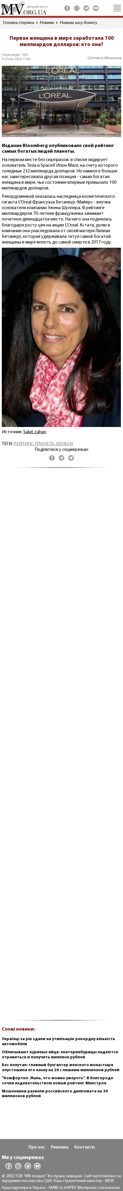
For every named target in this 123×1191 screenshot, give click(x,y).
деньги (64, 444)
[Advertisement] (61, 747)
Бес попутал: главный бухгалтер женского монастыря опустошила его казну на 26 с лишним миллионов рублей (60, 1067)
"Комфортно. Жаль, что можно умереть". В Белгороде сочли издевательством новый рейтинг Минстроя (57, 1081)
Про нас (36, 1147)
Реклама (59, 1147)
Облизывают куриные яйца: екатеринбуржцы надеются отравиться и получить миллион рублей (60, 1055)
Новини (47, 23)
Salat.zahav (34, 432)
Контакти (84, 1147)
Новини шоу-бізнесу (78, 23)
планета (44, 444)
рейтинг (23, 444)
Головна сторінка (18, 23)
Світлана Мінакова (104, 58)
